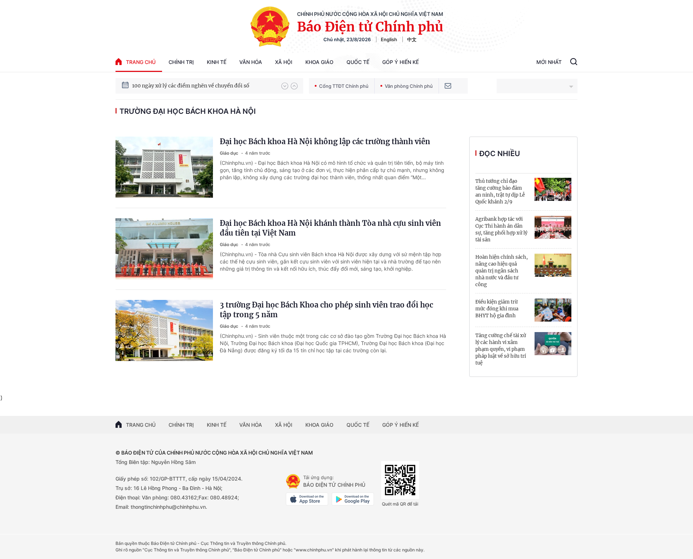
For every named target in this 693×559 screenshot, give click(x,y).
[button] (284, 86)
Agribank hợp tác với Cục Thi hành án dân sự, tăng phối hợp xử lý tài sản (501, 229)
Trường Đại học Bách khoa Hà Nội (187, 111)
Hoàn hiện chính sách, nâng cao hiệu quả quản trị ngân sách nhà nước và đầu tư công (501, 271)
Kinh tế (216, 62)
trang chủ (141, 62)
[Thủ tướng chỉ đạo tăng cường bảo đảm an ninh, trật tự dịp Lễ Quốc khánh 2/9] (553, 189)
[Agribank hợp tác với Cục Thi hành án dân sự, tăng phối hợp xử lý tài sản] (553, 227)
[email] (448, 86)
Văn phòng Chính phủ (409, 86)
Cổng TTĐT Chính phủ (344, 86)
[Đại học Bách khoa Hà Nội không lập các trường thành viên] (164, 167)
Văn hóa (250, 62)
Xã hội (283, 62)
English (389, 39)
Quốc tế (357, 62)
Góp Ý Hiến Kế (400, 62)
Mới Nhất (549, 62)
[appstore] (307, 499)
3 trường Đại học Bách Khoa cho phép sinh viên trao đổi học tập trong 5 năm (326, 309)
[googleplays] (353, 499)
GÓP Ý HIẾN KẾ (400, 425)
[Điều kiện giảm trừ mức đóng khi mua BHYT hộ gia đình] (553, 310)
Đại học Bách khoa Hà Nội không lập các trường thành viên (325, 141)
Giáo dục (229, 153)
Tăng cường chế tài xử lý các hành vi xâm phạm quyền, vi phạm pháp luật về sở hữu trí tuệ (500, 349)
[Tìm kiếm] (574, 62)
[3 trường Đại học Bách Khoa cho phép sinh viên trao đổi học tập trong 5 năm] (164, 330)
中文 (412, 39)
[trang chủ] (293, 481)
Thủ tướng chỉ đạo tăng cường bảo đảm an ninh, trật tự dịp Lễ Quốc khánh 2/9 (500, 191)
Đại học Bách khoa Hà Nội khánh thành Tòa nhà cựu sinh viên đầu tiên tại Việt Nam (330, 228)
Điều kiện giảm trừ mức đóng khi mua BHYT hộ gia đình (496, 309)
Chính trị (181, 62)
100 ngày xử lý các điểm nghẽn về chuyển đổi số (190, 85)
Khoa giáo (319, 62)
